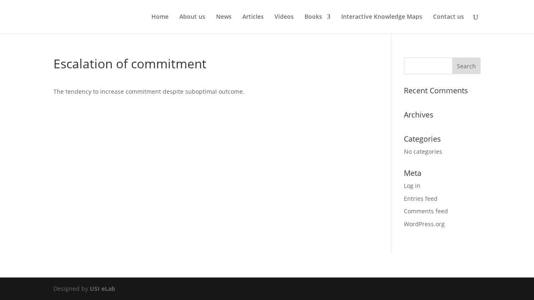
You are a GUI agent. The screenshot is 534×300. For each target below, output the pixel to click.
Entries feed (421, 198)
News (224, 17)
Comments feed (426, 211)
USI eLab (102, 288)
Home (160, 17)
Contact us (448, 17)
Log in (412, 186)
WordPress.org (424, 224)
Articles (253, 17)
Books (313, 17)
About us (192, 17)
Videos (284, 17)
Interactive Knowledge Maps (381, 17)
